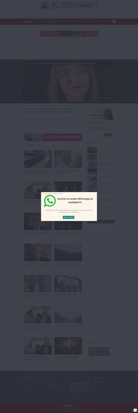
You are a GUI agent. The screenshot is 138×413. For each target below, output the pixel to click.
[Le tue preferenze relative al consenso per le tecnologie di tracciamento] (135, 410)
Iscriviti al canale (69, 217)
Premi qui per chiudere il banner (53, 193)
